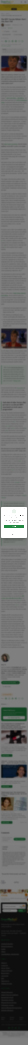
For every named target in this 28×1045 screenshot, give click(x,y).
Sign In (14, 531)
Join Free (14, 526)
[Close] (25, 509)
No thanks (14, 534)
